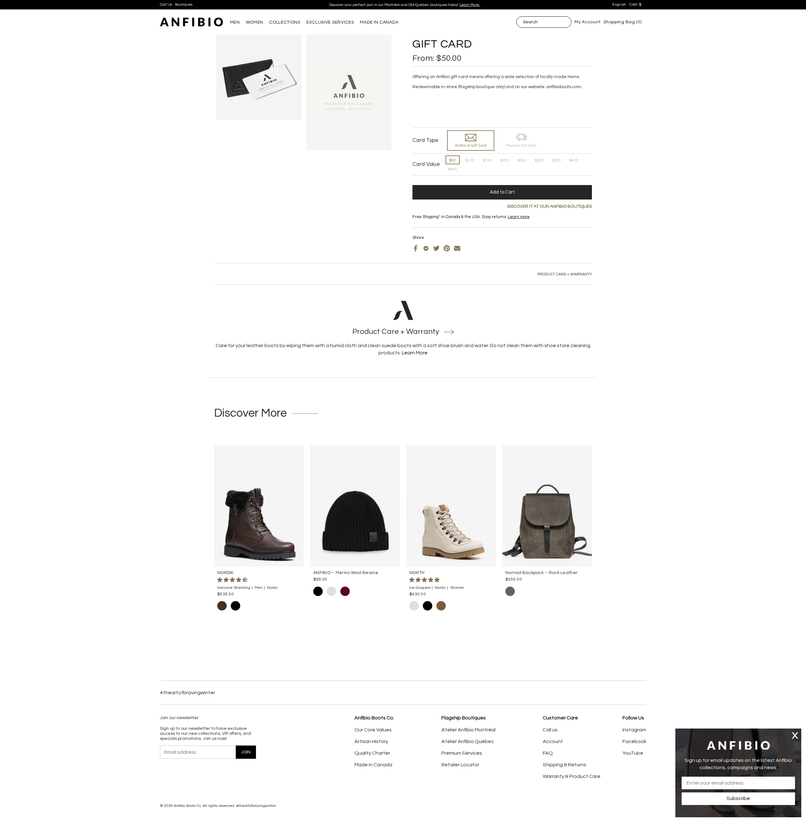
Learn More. (469, 5)
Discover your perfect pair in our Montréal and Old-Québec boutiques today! (404, 5)
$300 (539, 160)
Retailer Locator (460, 764)
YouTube (632, 753)
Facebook (634, 741)
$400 (573, 160)
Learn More (415, 352)
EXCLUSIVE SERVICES (330, 22)
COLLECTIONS (284, 22)
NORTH (416, 573)
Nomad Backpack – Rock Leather (541, 573)
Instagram (634, 729)
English (619, 5)
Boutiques (183, 5)
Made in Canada (373, 764)
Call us (550, 729)
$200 (504, 160)
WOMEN (255, 22)
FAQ (548, 753)
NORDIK (225, 573)
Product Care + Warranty (564, 274)
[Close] (795, 735)
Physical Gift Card (521, 146)
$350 (556, 160)
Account (553, 741)
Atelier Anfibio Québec (467, 741)
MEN (235, 22)
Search (530, 22)
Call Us (166, 5)
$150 (487, 160)
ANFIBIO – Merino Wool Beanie (345, 573)
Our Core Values (373, 729)
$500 (452, 169)
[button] (232, 580)
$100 (469, 160)
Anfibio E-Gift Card (470, 146)
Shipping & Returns (564, 764)
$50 (452, 160)
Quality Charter (372, 753)
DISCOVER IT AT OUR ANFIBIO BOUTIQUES (549, 206)
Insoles (429, 222)
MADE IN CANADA (379, 22)
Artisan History (371, 741)
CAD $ (635, 5)
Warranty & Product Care (571, 776)
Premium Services (461, 753)
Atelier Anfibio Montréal (468, 729)
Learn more (519, 217)
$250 (521, 160)
